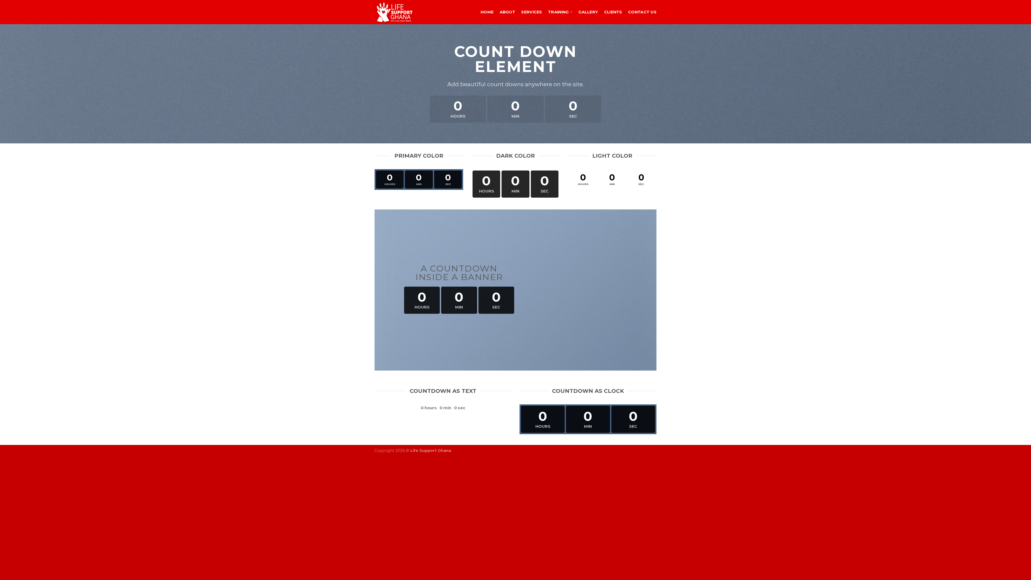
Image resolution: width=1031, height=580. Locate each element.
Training (558, 12)
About (507, 12)
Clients (613, 12)
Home (487, 12)
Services (531, 12)
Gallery (588, 12)
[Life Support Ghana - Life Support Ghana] (401, 12)
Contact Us (642, 12)
